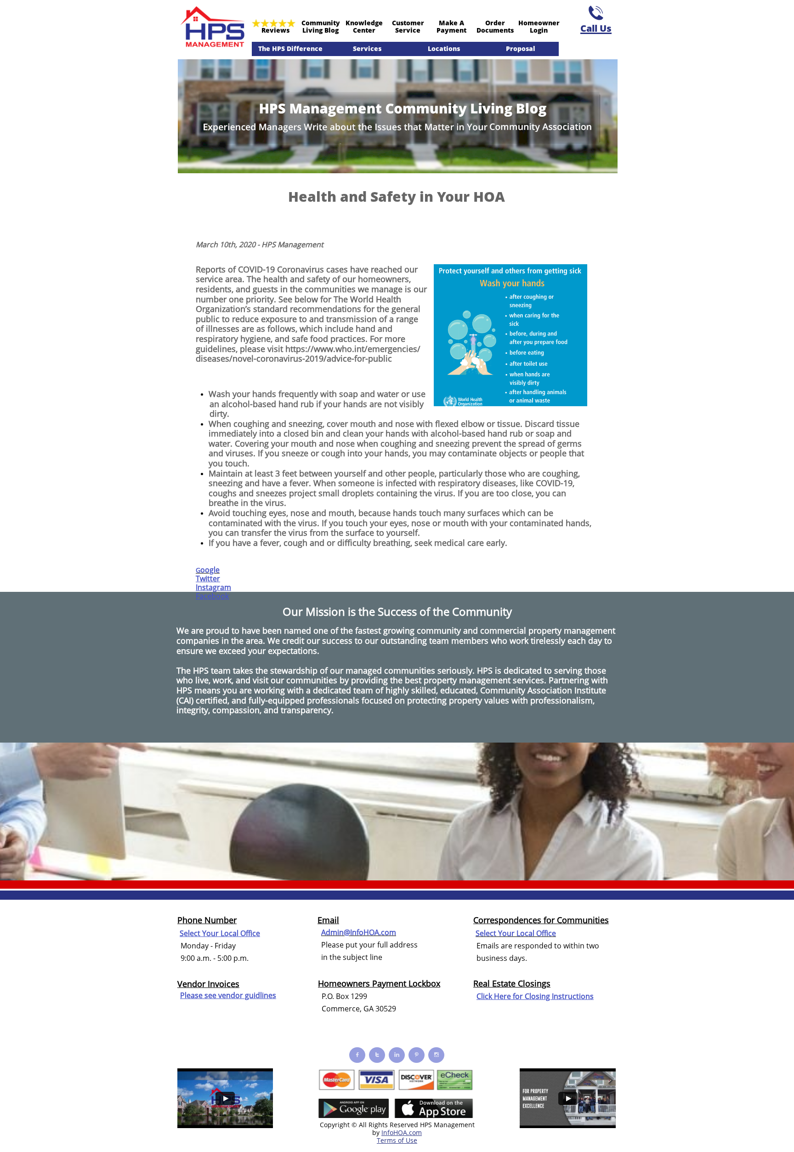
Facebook (212, 596)
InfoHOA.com (401, 1132)
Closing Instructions (559, 996)
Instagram (213, 587)
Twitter (208, 578)
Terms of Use (397, 1140)
